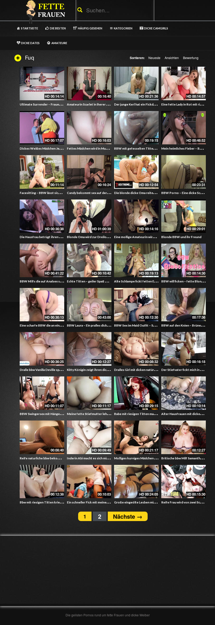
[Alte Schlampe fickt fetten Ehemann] (136, 260)
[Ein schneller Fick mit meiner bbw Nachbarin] (89, 481)
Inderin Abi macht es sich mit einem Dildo (96, 458)
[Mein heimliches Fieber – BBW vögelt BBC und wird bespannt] (183, 128)
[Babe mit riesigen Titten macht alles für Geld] (136, 393)
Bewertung (190, 57)
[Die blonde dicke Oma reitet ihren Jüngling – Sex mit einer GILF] (136, 172)
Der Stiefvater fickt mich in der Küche (188, 370)
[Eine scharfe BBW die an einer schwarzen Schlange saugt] (42, 305)
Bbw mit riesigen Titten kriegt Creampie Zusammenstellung (63, 502)
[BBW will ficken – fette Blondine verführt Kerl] (183, 260)
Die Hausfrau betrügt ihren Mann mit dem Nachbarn (57, 237)
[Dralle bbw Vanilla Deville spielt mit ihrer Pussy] (42, 349)
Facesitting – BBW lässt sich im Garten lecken (52, 193)
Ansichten (172, 57)
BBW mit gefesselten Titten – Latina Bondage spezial (152, 148)
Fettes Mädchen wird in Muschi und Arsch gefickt (102, 148)
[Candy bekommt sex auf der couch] (89, 172)
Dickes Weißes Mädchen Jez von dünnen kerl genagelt (59, 148)
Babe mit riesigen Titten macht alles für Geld (146, 414)
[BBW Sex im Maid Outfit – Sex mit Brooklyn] (136, 305)
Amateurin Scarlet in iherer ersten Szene (96, 104)
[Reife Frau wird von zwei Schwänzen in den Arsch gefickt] (183, 481)
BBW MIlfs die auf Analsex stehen (44, 281)
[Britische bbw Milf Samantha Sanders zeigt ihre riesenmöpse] (183, 437)
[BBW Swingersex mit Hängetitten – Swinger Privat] (42, 393)
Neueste (154, 57)
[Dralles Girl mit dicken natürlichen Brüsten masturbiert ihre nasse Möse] (136, 349)
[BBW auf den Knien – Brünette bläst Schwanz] (183, 305)
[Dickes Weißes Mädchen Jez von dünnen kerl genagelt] (42, 128)
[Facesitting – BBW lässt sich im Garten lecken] (42, 172)
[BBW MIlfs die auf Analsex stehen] (42, 260)
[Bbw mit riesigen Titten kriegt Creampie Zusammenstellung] (42, 481)
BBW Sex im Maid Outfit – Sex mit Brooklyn (145, 325)
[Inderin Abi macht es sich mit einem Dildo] (89, 437)
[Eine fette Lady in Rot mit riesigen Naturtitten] (183, 83)
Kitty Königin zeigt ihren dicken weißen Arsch (99, 370)
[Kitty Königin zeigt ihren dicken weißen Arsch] (89, 349)
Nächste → (127, 516)
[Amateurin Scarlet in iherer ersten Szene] (89, 83)
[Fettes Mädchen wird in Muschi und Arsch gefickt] (89, 128)
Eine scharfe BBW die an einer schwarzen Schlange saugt (60, 325)
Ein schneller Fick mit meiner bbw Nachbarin (98, 502)
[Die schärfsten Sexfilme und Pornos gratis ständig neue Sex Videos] (44, 11)
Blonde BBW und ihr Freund (181, 237)
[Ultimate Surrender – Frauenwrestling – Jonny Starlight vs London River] (42, 83)
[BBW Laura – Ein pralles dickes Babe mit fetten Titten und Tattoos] (89, 305)
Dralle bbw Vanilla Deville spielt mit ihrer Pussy (53, 370)
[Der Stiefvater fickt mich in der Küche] (183, 349)
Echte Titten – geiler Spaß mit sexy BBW (96, 281)
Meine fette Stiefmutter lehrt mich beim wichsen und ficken (109, 414)
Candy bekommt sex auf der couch (91, 193)
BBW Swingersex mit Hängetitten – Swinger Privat (56, 414)
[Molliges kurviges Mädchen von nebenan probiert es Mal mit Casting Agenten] (136, 437)
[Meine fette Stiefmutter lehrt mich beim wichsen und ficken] (89, 393)
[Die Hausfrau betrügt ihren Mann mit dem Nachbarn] (42, 216)
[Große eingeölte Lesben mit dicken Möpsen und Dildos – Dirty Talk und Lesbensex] (136, 481)
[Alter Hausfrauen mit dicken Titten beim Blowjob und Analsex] (183, 393)
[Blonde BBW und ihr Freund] (183, 216)
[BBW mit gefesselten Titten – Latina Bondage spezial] (136, 128)
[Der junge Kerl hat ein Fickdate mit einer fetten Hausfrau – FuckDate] (136, 83)
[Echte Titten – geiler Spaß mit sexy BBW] (89, 260)
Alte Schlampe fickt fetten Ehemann (140, 281)
